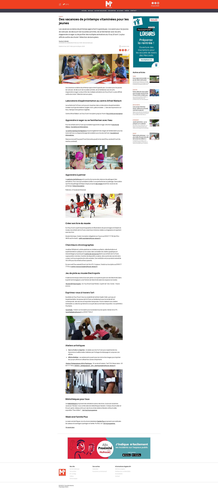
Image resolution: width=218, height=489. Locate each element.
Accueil (84, 10)
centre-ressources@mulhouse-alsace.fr (84, 267)
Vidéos (127, 10)
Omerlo (66, 487)
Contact (133, 10)
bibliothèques (72, 404)
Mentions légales (120, 469)
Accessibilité (118, 474)
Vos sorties (112, 10)
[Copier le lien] (128, 50)
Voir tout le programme (89, 410)
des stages (99, 184)
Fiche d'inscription (78, 186)
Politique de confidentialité (122, 471)
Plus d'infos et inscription (114, 114)
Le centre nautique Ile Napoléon (76, 131)
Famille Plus (101, 421)
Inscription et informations (79, 127)
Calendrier (95, 469)
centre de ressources (92, 254)
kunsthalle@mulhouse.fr (73, 312)
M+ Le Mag (120, 10)
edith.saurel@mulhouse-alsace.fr (90, 238)
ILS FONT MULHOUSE (100, 10)
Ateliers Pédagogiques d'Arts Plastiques (79, 363)
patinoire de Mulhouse (74, 179)
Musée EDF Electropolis (73, 284)
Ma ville (72, 466)
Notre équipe (73, 478)
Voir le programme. (109, 423)
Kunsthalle (69, 310)
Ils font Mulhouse (74, 469)
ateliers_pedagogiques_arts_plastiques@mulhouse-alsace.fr (95, 366)
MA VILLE (90, 10)
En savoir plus (70, 427)
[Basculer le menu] (60, 4)
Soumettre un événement (99, 471)
